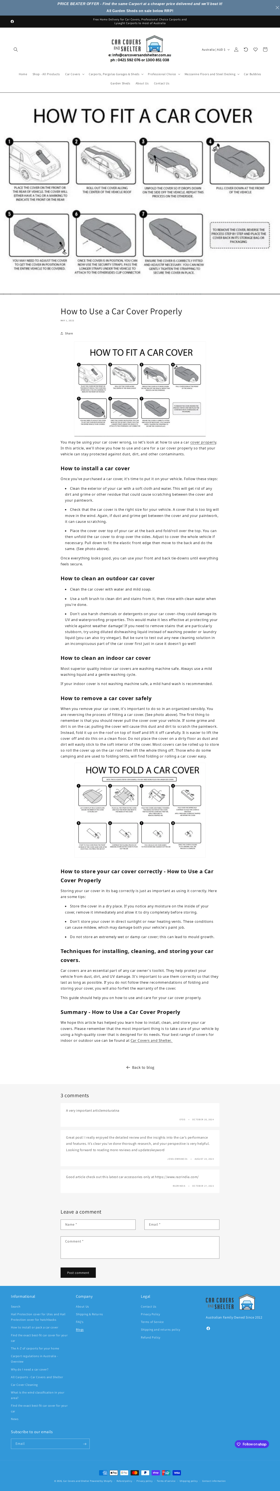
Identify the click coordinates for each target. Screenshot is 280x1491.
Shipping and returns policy (160, 1329)
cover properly (203, 442)
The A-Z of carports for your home (35, 1348)
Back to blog (143, 1067)
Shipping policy (189, 1480)
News (14, 1419)
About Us (82, 1306)
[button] (16, 49)
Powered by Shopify (101, 1480)
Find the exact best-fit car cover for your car (39, 1337)
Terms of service (166, 1480)
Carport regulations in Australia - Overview (34, 1358)
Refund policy (124, 1480)
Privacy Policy (150, 1314)
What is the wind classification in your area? (37, 1395)
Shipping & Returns (89, 1314)
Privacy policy (144, 1480)
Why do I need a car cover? (30, 1369)
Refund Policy (150, 1337)
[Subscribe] (84, 1444)
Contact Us (148, 1306)
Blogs (80, 1329)
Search (16, 1306)
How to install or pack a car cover (34, 1327)
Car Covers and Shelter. (152, 1040)
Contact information (214, 1480)
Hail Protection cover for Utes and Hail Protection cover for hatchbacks (38, 1316)
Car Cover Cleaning (24, 1384)
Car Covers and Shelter (76, 1480)
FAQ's (80, 1322)
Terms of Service (152, 1322)
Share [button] (69, 333)
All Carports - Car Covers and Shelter (37, 1377)
